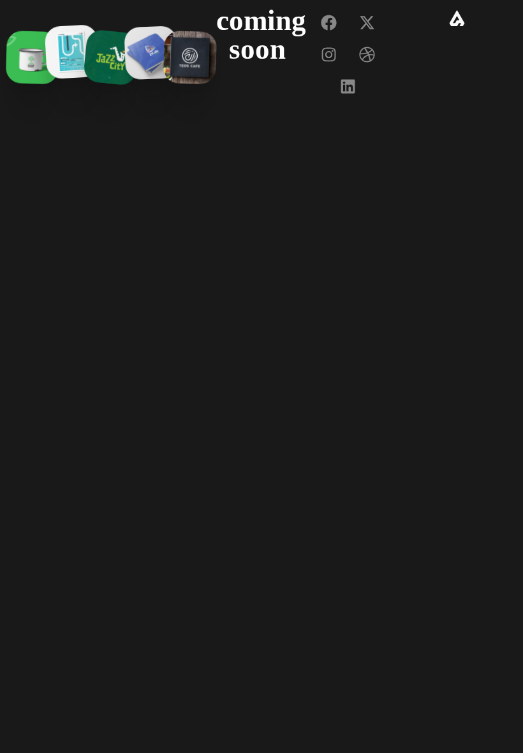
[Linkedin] (348, 86)
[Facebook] (329, 22)
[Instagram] (329, 54)
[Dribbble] (367, 54)
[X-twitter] (367, 22)
